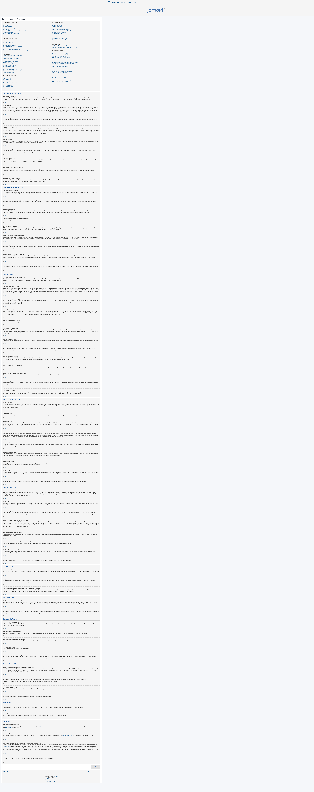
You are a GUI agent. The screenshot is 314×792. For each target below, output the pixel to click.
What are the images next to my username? (12, 46)
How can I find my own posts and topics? (61, 57)
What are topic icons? (8, 88)
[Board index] (157, 10)
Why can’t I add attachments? (9, 65)
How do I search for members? (59, 56)
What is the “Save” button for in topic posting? (13, 69)
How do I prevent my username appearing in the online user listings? (18, 41)
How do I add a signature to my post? (11, 58)
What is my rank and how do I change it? (12, 49)
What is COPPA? (7, 25)
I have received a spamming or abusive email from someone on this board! (68, 41)
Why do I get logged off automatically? (11, 33)
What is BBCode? (7, 77)
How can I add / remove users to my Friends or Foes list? (64, 47)
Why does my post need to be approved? (12, 70)
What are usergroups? (57, 26)
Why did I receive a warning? (9, 66)
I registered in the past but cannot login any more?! (14, 30)
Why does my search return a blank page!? (61, 54)
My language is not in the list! (9, 45)
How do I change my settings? (9, 39)
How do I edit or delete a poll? (9, 62)
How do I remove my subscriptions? (60, 66)
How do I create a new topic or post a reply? (12, 55)
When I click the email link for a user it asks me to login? (15, 50)
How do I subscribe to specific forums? (60, 65)
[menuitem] (93, 772)
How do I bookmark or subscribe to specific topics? (63, 63)
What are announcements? (9, 83)
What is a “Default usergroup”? (59, 32)
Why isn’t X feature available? (58, 78)
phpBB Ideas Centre (67, 735)
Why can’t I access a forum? (9, 63)
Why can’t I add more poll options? (10, 61)
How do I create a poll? (8, 59)
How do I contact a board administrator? (61, 81)
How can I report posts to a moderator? (11, 68)
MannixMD (55, 776)
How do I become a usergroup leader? (60, 29)
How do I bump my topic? (8, 72)
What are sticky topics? (8, 85)
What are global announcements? (10, 82)
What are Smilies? (7, 79)
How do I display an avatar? (9, 48)
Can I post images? (7, 81)
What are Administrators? (57, 24)
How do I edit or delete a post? (10, 57)
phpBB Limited (42, 726)
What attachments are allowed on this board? (62, 71)
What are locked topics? (8, 86)
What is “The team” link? (57, 33)
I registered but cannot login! (9, 28)
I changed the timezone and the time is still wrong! (14, 43)
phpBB (54, 229)
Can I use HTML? (7, 78)
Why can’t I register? (7, 26)
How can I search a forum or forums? (60, 52)
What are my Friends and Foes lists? (60, 45)
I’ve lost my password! (8, 32)
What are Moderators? (57, 25)
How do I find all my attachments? (59, 72)
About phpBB (8, 727)
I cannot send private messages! (59, 38)
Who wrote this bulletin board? (59, 77)
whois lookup (6, 746)
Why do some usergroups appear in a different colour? (64, 30)
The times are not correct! (8, 42)
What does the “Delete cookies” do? (11, 35)
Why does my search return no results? (61, 53)
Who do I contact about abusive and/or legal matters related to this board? (68, 80)
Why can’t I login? (7, 29)
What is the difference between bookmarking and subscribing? (66, 62)
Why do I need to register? (9, 24)
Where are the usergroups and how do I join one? (63, 28)
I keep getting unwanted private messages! (61, 39)
